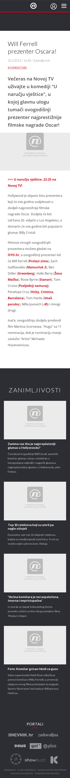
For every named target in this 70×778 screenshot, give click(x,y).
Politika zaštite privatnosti (52, 770)
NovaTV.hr (36, 6)
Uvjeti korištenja (26, 770)
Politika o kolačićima (22, 773)
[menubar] (53, 6)
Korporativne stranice (47, 773)
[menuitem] (53, 6)
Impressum (10, 770)
